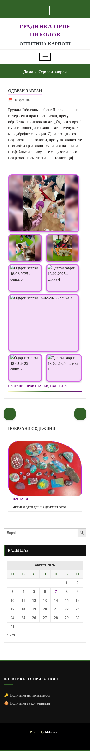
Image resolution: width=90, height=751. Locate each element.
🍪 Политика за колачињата (27, 703)
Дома (28, 71)
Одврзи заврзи (52, 71)
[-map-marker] (52, 740)
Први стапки (36, 386)
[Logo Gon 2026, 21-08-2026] (45, 20)
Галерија (58, 386)
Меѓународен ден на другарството (39, 507)
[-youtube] (45, 740)
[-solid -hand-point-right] (80, 414)
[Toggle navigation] (45, 57)
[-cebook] (36, 10)
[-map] (54, 10)
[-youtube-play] (45, 10)
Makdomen (52, 732)
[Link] (43, 203)
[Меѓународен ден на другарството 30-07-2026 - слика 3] (45, 468)
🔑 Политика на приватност (27, 695)
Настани (16, 386)
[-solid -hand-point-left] (10, 414)
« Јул (11, 634)
